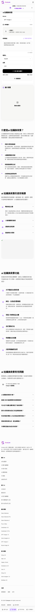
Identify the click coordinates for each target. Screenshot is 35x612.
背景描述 (5, 38)
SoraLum (8, 600)
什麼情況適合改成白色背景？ (9, 426)
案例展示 (3, 592)
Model (4, 16)
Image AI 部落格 (10, 385)
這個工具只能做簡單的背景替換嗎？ (11, 400)
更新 (9, 592)
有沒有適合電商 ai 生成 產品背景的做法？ (13, 416)
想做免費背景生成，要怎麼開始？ (11, 421)
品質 (4, 62)
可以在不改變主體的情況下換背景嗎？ (12, 405)
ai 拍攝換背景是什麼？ (7, 395)
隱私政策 (3, 605)
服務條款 (9, 605)
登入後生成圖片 (18, 71)
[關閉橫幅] (32, 8)
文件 (13, 592)
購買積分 (18, 78)
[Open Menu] (33, 2)
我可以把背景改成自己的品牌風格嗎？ (12, 410)
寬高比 (4, 55)
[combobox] (17, 20)
